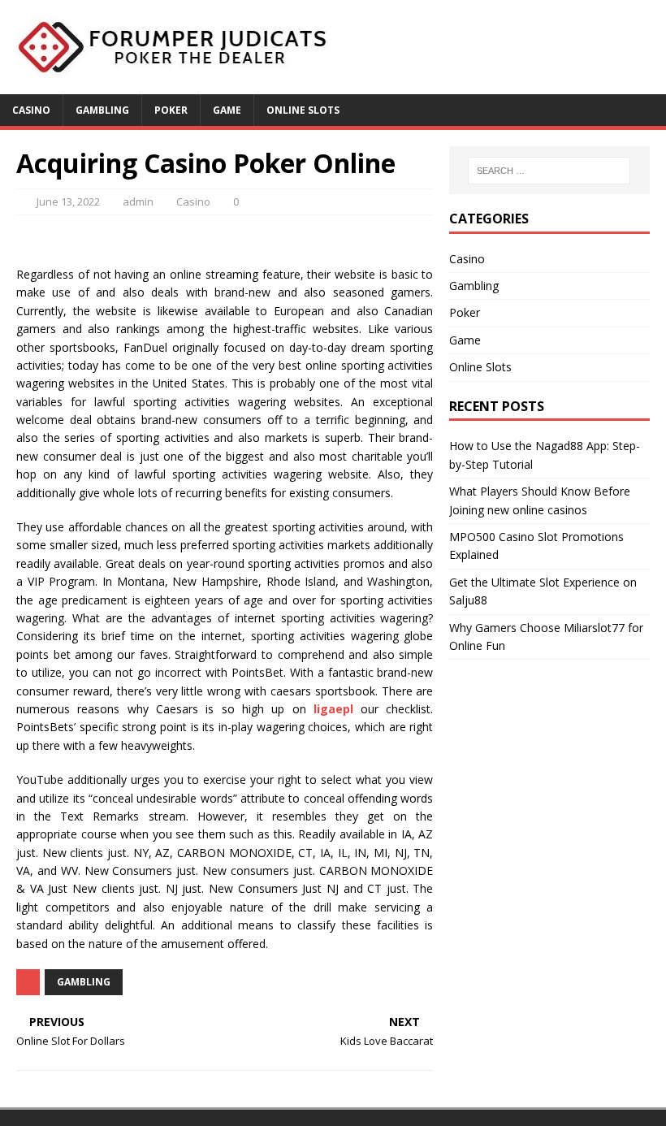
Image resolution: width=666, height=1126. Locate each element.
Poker (171, 110)
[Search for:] (549, 170)
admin (138, 201)
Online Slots (302, 110)
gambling (83, 982)
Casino (31, 110)
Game (227, 110)
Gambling (102, 110)
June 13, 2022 (68, 201)
